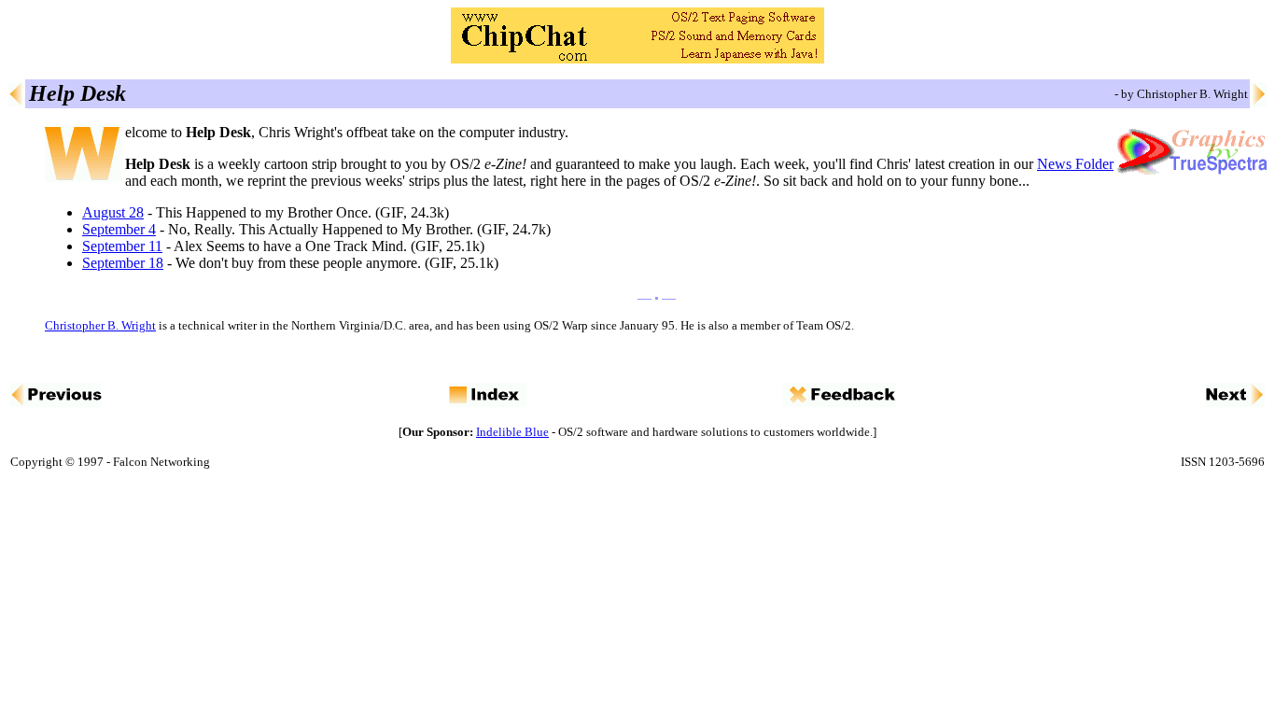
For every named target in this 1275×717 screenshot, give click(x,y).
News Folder (1075, 164)
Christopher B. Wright (100, 325)
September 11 (122, 246)
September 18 (122, 263)
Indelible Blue (512, 432)
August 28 (113, 212)
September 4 (119, 229)
